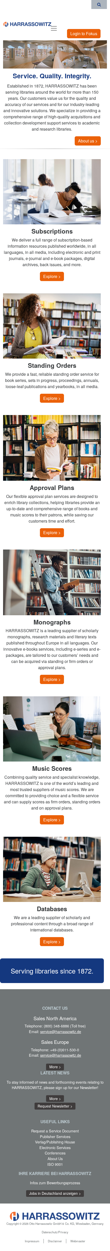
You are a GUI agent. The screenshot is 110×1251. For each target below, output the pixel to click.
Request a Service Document (55, 1130)
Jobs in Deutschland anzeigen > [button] (55, 1193)
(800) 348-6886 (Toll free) (65, 1025)
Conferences (55, 1153)
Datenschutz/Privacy (55, 1232)
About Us (55, 1158)
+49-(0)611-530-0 (64, 1049)
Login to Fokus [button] (83, 33)
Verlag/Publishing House (55, 1141)
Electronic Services (55, 1147)
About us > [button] (87, 141)
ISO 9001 (55, 1164)
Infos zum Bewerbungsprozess (55, 1182)
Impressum (32, 1241)
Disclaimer (55, 1241)
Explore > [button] (52, 276)
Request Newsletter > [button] (55, 1106)
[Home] (27, 24)
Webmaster (77, 1241)
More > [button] (55, 1066)
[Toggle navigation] (54, 28)
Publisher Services (55, 1136)
